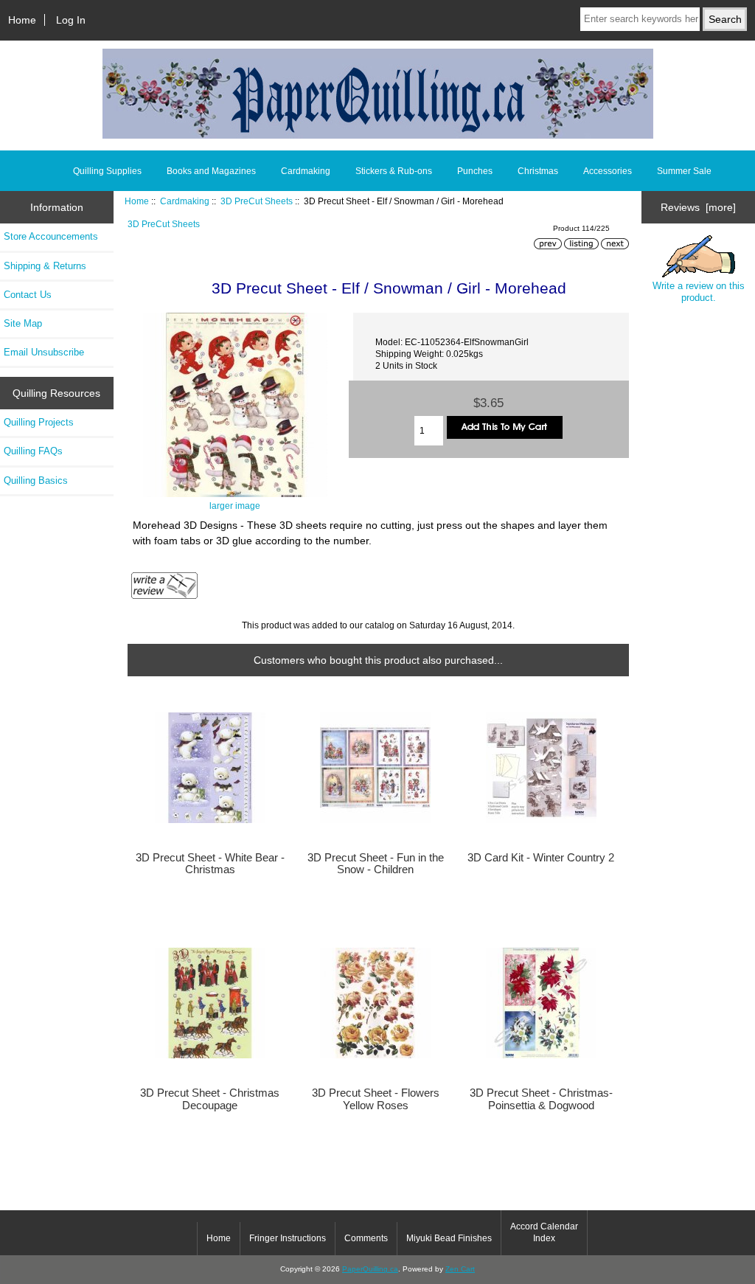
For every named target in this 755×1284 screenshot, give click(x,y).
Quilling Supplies (107, 171)
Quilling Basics (36, 480)
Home (22, 20)
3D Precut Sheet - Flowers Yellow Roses (375, 1099)
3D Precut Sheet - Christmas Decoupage (209, 1099)
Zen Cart (460, 1269)
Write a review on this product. (699, 291)
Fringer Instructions (287, 1238)
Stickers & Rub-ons (393, 171)
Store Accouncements (51, 236)
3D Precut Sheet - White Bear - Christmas (210, 863)
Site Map (23, 323)
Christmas (538, 171)
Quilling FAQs (33, 451)
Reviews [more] (698, 207)
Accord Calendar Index (544, 1232)
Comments (366, 1238)
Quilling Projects (39, 422)
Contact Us (28, 294)
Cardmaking (184, 201)
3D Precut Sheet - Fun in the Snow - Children (375, 863)
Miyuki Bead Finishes (449, 1238)
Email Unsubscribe (44, 352)
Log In (71, 20)
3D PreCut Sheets (256, 201)
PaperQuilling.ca (370, 1269)
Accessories (607, 171)
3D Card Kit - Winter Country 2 (540, 858)
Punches (475, 171)
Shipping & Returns (45, 265)
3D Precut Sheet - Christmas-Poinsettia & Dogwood (541, 1099)
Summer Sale (684, 171)
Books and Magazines (211, 171)
